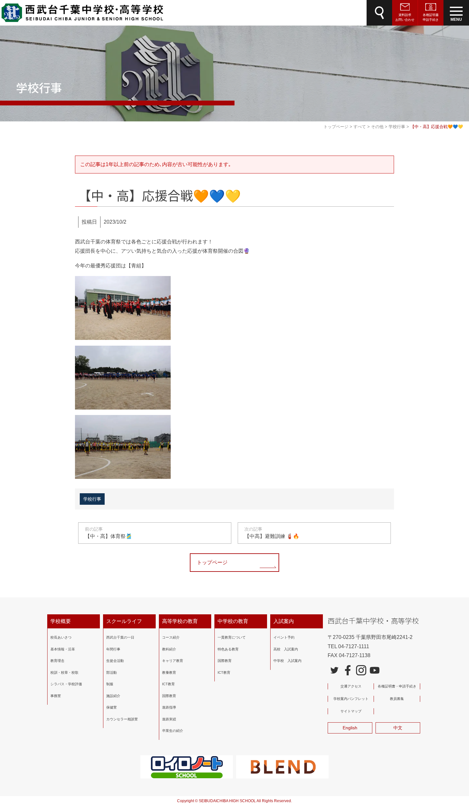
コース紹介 (171, 637)
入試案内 (283, 621)
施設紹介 (113, 696)
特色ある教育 (228, 649)
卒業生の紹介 (172, 731)
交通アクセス (350, 686)
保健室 (111, 707)
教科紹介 (169, 649)
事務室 (55, 696)
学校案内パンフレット (350, 699)
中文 (397, 727)
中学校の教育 (233, 621)
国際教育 (169, 696)
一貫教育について (232, 637)
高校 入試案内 (285, 649)
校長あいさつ (60, 637)
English (350, 727)
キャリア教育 (172, 661)
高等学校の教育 (180, 621)
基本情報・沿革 (62, 649)
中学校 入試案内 (287, 661)
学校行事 (92, 499)
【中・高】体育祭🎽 (108, 532)
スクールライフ (124, 621)
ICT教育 (168, 684)
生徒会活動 (115, 661)
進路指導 (169, 707)
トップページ (212, 562)
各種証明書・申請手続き (397, 686)
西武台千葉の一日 (120, 637)
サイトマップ (350, 711)
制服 (109, 684)
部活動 (111, 672)
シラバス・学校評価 (66, 684)
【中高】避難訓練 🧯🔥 (271, 532)
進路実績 (169, 719)
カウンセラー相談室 (122, 719)
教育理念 (57, 661)
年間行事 (113, 649)
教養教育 (169, 672)
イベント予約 (283, 637)
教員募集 (397, 699)
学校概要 (60, 621)
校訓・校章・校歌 (64, 672)
